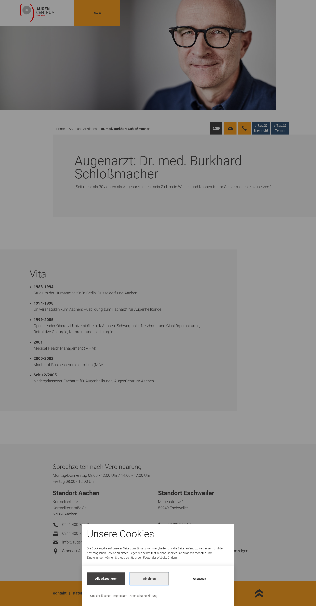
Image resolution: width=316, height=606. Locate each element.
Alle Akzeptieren (106, 578)
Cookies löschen (100, 595)
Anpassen (199, 578)
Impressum (120, 595)
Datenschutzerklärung (143, 595)
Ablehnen (149, 578)
